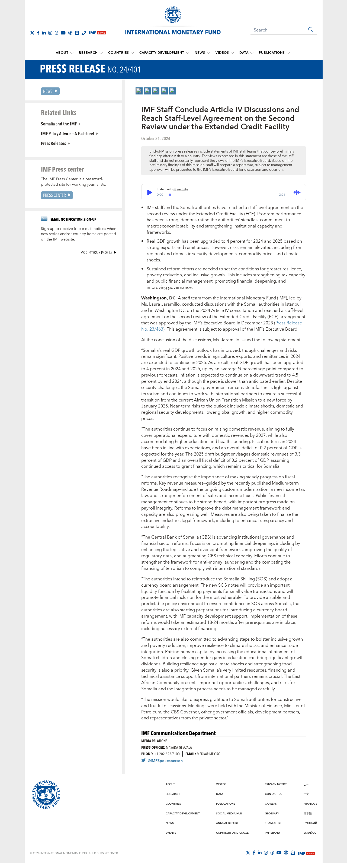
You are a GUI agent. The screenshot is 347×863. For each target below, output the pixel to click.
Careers (271, 803)
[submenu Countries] (132, 53)
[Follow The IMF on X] (32, 33)
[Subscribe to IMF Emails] (77, 33)
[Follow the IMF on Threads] (56, 33)
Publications (272, 53)
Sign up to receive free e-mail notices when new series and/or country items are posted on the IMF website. (78, 234)
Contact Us (273, 794)
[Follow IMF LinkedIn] (44, 33)
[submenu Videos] (232, 53)
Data (244, 53)
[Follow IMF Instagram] (50, 33)
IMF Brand (272, 832)
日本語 (308, 813)
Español (310, 832)
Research (88, 53)
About (62, 53)
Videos (222, 53)
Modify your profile (96, 252)
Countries (118, 53)
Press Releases (53, 143)
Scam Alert (273, 823)
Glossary (272, 813)
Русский (310, 823)
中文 (306, 794)
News (200, 53)
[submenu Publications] (288, 53)
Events (171, 832)
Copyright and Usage (232, 832)
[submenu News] (208, 53)
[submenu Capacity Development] (187, 53)
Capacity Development (161, 53)
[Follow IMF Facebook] (38, 33)
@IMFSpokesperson (165, 761)
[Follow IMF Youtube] (63, 33)
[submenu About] (72, 53)
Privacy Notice (276, 784)
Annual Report (227, 823)
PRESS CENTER (54, 195)
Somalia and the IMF (59, 123)
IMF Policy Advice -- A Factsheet (67, 133)
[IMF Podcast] (70, 33)
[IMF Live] (306, 853)
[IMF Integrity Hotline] (84, 33)
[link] (139, 90)
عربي (306, 784)
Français (310, 803)
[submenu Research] (101, 53)
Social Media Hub (229, 813)
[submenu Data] (252, 53)
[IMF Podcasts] (286, 853)
